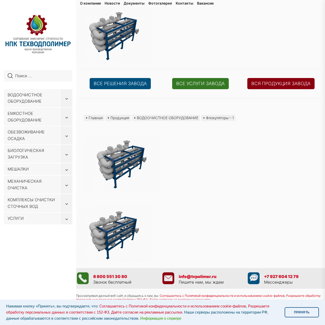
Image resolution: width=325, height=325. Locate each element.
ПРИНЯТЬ (302, 312)
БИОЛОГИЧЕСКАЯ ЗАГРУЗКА (26, 154)
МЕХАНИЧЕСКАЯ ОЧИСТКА (25, 184)
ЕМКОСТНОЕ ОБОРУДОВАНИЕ (25, 116)
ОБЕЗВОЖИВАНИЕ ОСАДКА (26, 135)
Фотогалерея (160, 3)
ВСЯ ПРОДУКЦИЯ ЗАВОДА (281, 83)
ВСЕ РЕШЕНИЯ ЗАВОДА (120, 83)
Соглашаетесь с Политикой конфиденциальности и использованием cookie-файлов (222, 296)
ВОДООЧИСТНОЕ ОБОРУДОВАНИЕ (25, 98)
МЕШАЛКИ (18, 169)
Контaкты (184, 3)
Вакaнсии (205, 3)
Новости (112, 3)
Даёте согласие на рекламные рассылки (146, 312)
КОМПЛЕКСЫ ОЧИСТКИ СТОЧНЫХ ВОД (31, 203)
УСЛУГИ (16, 218)
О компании (90, 3)
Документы (134, 3)
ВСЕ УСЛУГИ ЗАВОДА (200, 83)
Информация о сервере (160, 318)
